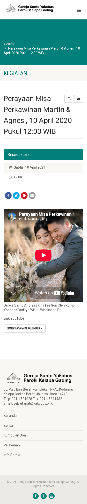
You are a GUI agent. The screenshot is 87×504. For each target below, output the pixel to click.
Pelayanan (12, 445)
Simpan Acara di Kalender (24, 328)
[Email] (32, 195)
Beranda (10, 416)
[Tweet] (16, 195)
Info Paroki (12, 455)
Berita (8, 425)
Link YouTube (14, 318)
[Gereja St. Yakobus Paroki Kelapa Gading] (29, 8)
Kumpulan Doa (15, 435)
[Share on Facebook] (8, 195)
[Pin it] (24, 195)
